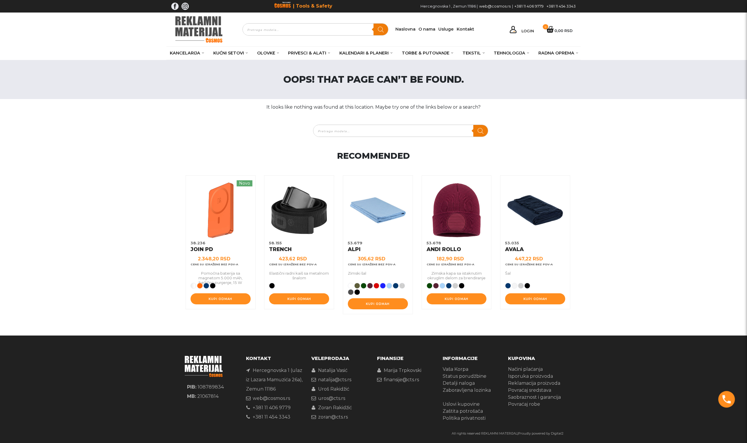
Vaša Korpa (455, 369)
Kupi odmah (220, 299)
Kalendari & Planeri (364, 53)
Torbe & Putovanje (425, 53)
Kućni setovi (228, 53)
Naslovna (405, 29)
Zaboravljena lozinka (467, 390)
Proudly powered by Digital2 (540, 433)
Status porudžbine (464, 376)
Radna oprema (556, 53)
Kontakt (465, 29)
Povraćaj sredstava (529, 390)
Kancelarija (185, 53)
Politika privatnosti (464, 418)
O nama (426, 29)
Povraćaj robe (524, 404)
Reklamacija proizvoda (534, 383)
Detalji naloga (459, 383)
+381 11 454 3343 (561, 6)
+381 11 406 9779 (529, 6)
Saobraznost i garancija (534, 397)
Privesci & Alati (307, 53)
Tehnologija (509, 53)
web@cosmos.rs (495, 6)
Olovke (266, 53)
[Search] (381, 29)
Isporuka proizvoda (530, 376)
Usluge (446, 29)
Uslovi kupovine (461, 404)
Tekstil (471, 53)
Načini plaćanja (525, 369)
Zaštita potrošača (463, 411)
